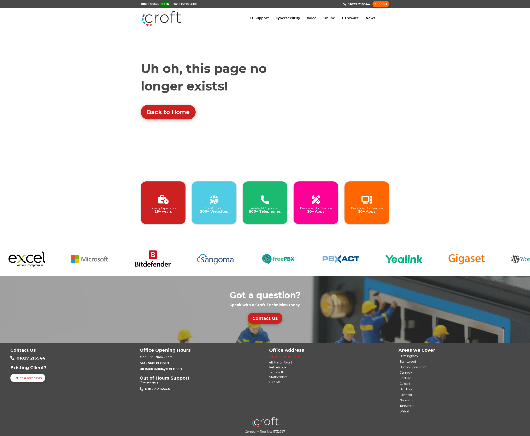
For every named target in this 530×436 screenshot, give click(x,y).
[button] (380, 4)
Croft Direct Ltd (285, 356)
